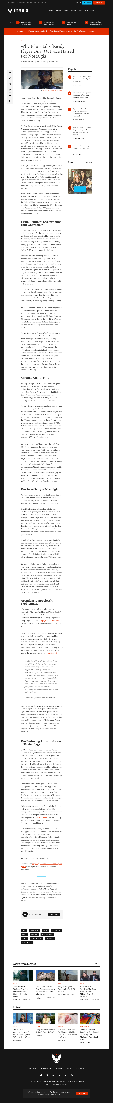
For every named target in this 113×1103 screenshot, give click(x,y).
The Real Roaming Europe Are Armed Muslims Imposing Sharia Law (20, 991)
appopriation (34, 930)
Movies (24, 934)
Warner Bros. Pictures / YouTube (53, 90)
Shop (71, 162)
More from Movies (24, 964)
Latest (17, 1007)
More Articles (54, 914)
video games (50, 938)
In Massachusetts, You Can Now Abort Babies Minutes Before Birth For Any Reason (67, 1033)
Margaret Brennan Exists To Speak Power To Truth (45, 1031)
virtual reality (27, 942)
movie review (56, 930)
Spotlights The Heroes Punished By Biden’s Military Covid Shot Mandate (88, 992)
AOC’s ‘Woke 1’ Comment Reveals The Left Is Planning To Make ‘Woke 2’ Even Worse (22, 1033)
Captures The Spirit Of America (66, 989)
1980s (24, 930)
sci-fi (24, 938)
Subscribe (99, 2)
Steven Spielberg (36, 938)
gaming (45, 930)
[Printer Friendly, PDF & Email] (10, 101)
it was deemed (51, 653)
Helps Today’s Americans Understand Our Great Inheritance (45, 990)
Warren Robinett (41, 817)
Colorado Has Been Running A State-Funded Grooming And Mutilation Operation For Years (90, 1035)
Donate (88, 2)
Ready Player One (47, 934)
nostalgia (34, 934)
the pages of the (49, 620)
